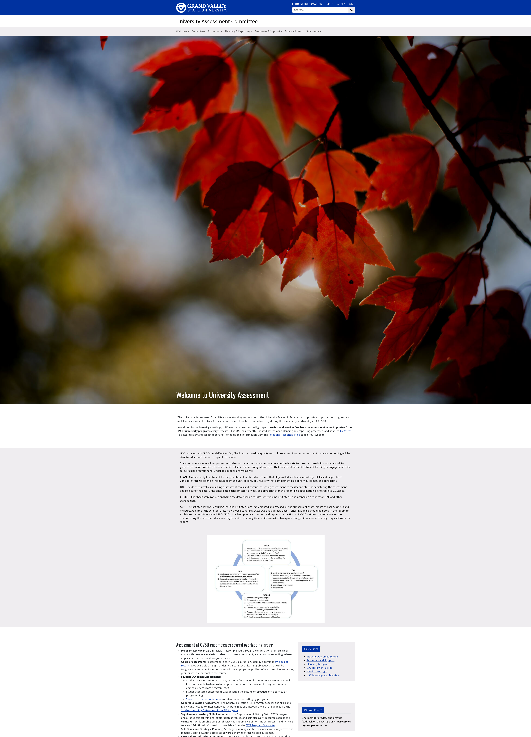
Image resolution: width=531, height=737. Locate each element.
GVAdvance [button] (313, 31)
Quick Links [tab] (311, 649)
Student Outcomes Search (322, 656)
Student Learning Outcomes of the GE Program (209, 710)
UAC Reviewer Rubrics (320, 667)
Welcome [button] (182, 31)
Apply (341, 4)
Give (352, 4)
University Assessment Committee (217, 21)
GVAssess (345, 431)
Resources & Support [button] (268, 31)
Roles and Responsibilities (284, 434)
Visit (330, 4)
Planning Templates (318, 664)
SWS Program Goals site (260, 725)
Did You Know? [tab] (313, 710)
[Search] (351, 10)
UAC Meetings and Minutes (323, 675)
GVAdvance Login (317, 671)
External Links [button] (293, 31)
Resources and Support (321, 660)
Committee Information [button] (206, 31)
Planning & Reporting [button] (238, 31)
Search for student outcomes (203, 699)
